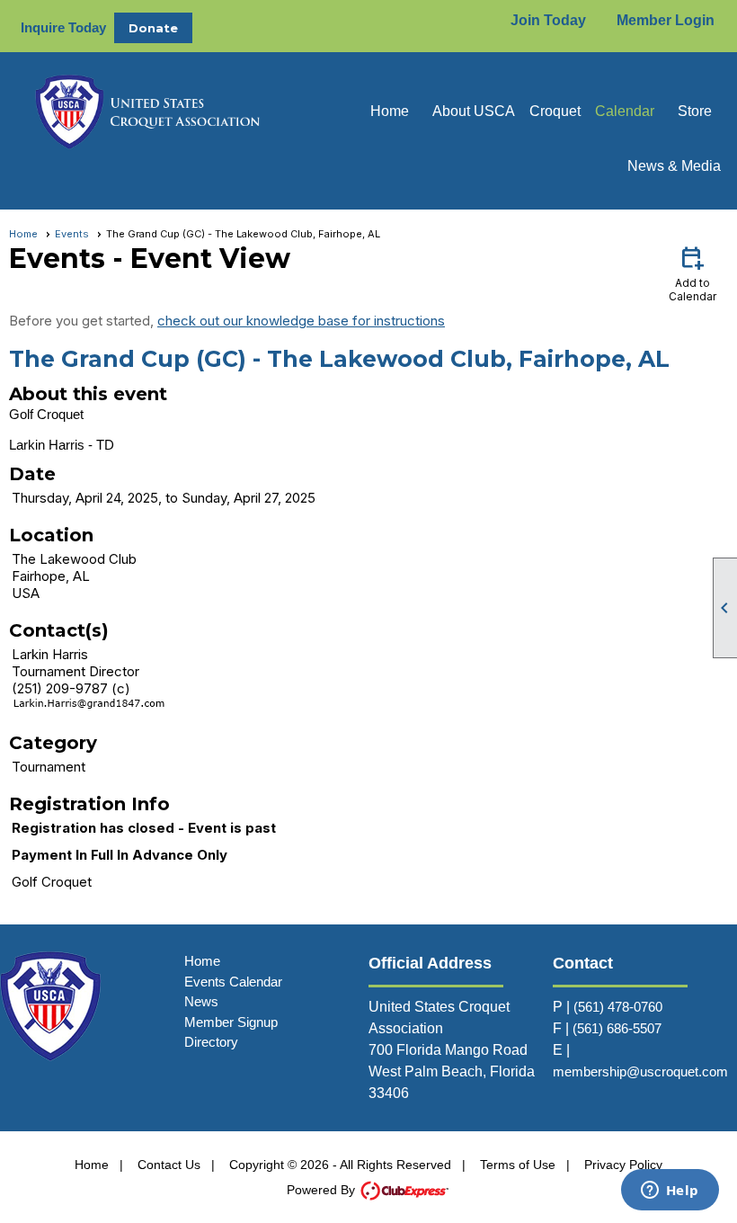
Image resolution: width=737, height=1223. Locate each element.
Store (695, 111)
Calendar (624, 111)
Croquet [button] (555, 111)
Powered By (323, 1190)
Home (389, 111)
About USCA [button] (473, 111)
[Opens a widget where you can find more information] (669, 1191)
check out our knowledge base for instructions (301, 320)
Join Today (548, 20)
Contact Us (169, 1164)
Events (72, 234)
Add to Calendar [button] (692, 273)
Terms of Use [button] (517, 1164)
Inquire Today (63, 27)
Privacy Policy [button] (623, 1164)
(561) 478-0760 (617, 1006)
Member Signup (231, 1022)
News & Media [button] (674, 166)
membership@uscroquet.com (640, 1071)
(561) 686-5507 (617, 1028)
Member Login (666, 20)
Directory (211, 1041)
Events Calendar (233, 981)
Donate (153, 28)
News (201, 1001)
